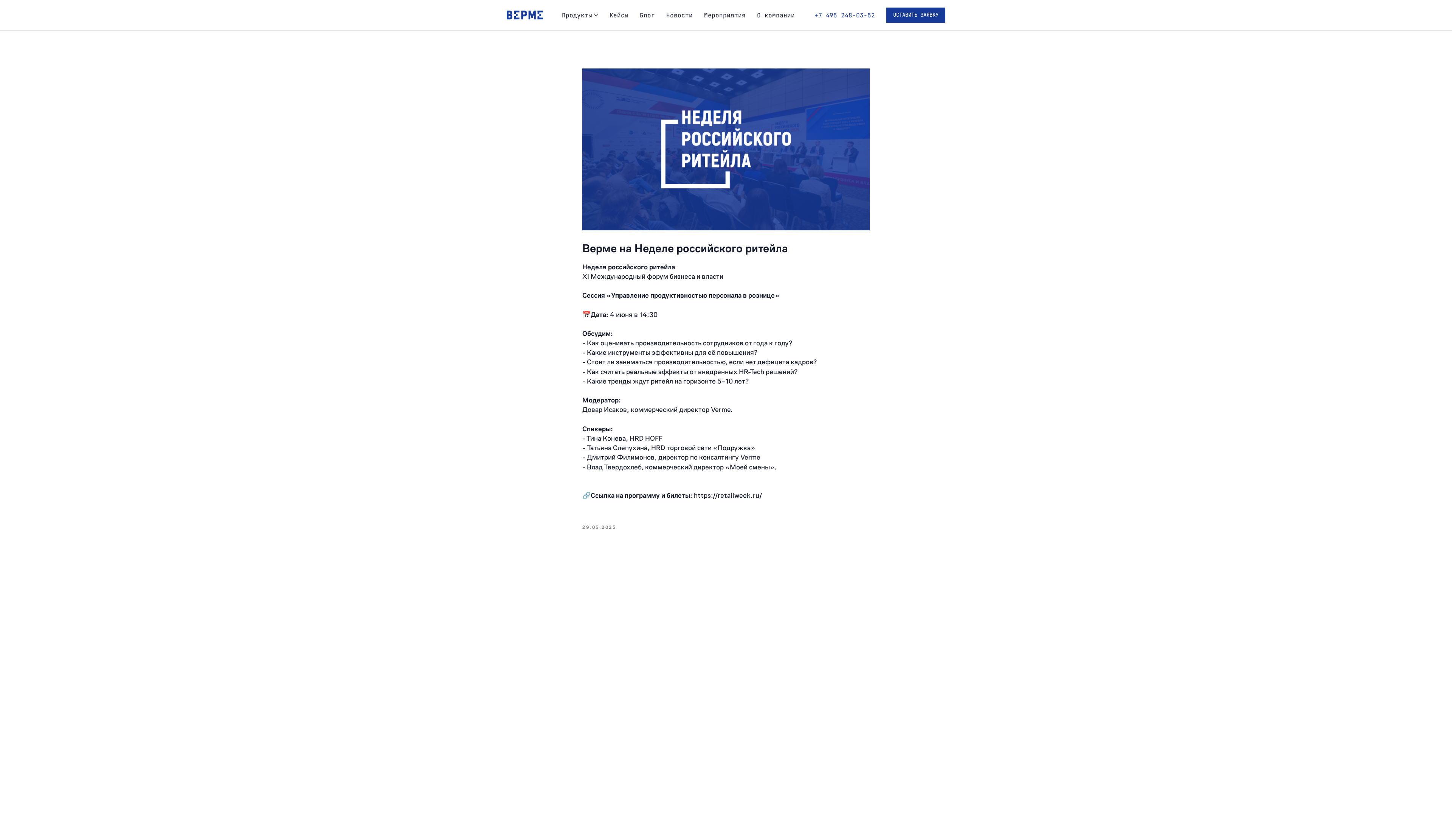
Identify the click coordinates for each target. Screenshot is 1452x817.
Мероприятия (725, 15)
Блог (647, 15)
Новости (679, 15)
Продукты (577, 15)
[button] (915, 15)
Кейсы (619, 15)
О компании (776, 15)
